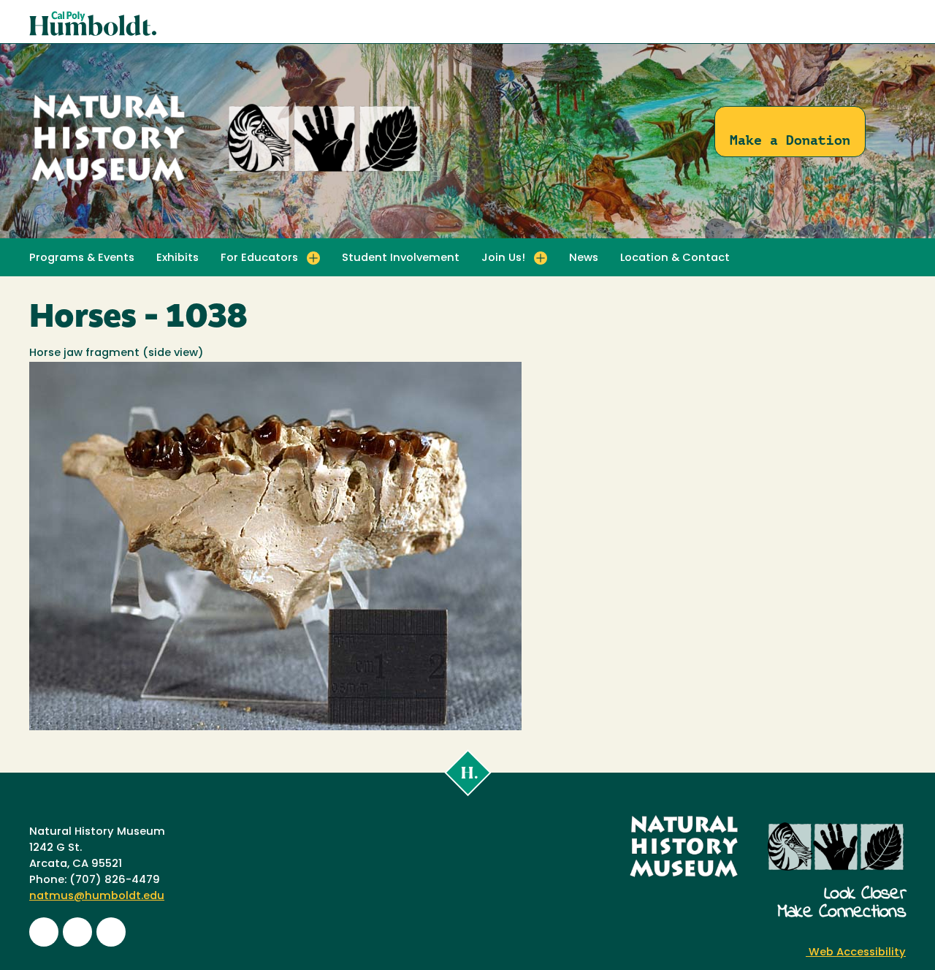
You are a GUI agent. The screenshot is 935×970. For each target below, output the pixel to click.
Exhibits (177, 258)
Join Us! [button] (503, 258)
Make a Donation (790, 140)
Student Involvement (400, 258)
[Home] (226, 182)
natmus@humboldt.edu (96, 896)
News (583, 258)
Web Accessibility (856, 952)
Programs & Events (81, 258)
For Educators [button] (259, 258)
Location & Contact (675, 258)
